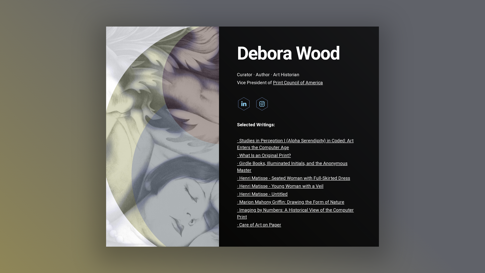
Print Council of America (298, 82)
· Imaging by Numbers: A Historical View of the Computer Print (295, 213)
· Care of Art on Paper (259, 225)
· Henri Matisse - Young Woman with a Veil (280, 186)
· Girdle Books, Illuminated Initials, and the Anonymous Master (292, 167)
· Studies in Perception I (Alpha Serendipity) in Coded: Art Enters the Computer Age (295, 144)
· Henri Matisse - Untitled (262, 194)
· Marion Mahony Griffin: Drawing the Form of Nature (290, 202)
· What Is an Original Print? (264, 155)
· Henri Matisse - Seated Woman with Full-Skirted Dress (293, 178)
